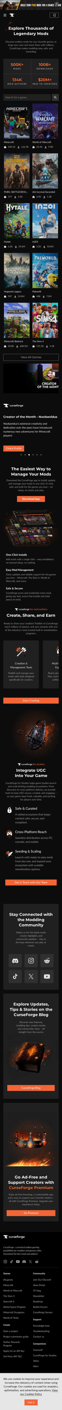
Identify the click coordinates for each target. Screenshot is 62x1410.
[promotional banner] (31, 5)
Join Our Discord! (42, 1280)
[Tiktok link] (12, 1262)
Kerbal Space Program (14, 1307)
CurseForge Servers (43, 1312)
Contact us (38, 1337)
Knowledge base (41, 1326)
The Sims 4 (9, 1296)
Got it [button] (31, 1402)
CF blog (37, 1291)
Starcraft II (8, 1302)
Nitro (35, 1366)
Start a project (10, 1331)
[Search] (55, 97)
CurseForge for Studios (44, 1355)
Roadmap (38, 1302)
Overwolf (37, 1350)
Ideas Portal (39, 1285)
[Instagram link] (5, 1262)
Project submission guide (15, 1337)
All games (8, 1280)
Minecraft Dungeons (13, 1312)
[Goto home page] (12, 15)
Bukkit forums (40, 1307)
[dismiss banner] (57, 4)
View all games (31, 357)
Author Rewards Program (11, 1344)
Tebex (36, 1361)
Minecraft (8, 1285)
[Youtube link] (18, 1262)
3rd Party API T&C (12, 1356)
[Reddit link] (37, 1262)
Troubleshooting (41, 1331)
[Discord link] (24, 1262)
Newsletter (38, 1296)
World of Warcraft (12, 1291)
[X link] (30, 1262)
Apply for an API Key (13, 1351)
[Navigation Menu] (5, 15)
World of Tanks (11, 1318)
